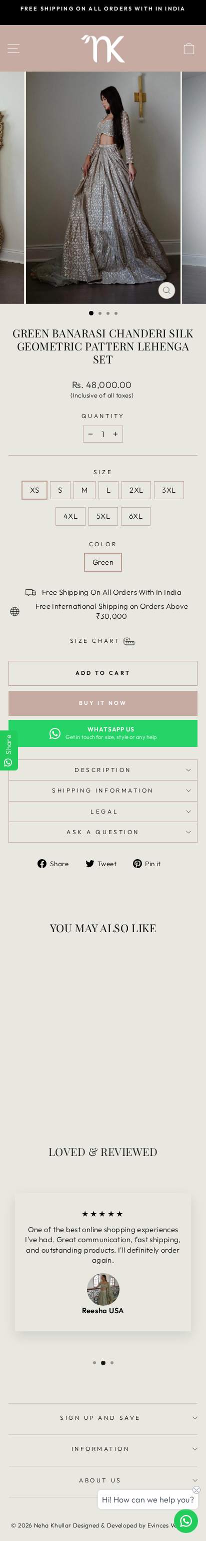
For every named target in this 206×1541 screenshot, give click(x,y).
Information (101, 1448)
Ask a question (102, 832)
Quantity (103, 416)
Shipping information (103, 790)
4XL (71, 516)
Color (103, 544)
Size (103, 472)
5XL (103, 516)
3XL (169, 490)
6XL (135, 516)
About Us (100, 1480)
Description (103, 770)
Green (103, 562)
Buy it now (103, 702)
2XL (136, 490)
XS (34, 490)
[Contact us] (186, 1521)
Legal (103, 811)
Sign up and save (100, 1417)
